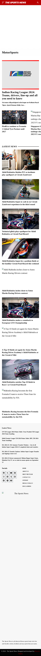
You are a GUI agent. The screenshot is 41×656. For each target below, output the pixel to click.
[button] (3, 2)
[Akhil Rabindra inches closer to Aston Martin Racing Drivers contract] (20, 278)
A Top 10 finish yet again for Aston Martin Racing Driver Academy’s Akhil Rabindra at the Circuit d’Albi (20, 352)
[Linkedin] (7, 476)
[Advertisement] (20, 27)
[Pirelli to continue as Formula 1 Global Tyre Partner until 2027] (14, 117)
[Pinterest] (15, 473)
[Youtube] (11, 473)
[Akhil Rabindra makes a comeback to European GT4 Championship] (20, 308)
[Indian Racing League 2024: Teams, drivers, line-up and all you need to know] (20, 74)
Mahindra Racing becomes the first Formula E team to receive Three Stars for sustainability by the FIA (20, 414)
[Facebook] (4, 473)
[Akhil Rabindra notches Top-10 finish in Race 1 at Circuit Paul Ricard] (20, 369)
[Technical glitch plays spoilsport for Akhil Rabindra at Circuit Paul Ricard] (20, 219)
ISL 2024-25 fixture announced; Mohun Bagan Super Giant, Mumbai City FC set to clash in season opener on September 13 (20, 460)
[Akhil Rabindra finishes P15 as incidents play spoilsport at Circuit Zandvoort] (20, 160)
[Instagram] (4, 476)
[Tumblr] (11, 476)
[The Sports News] (15, 2)
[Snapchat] (15, 476)
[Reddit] (4, 480)
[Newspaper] (11, 480)
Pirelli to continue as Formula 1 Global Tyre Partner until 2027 (14, 129)
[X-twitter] (7, 473)
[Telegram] (7, 480)
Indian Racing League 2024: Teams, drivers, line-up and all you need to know (20, 95)
